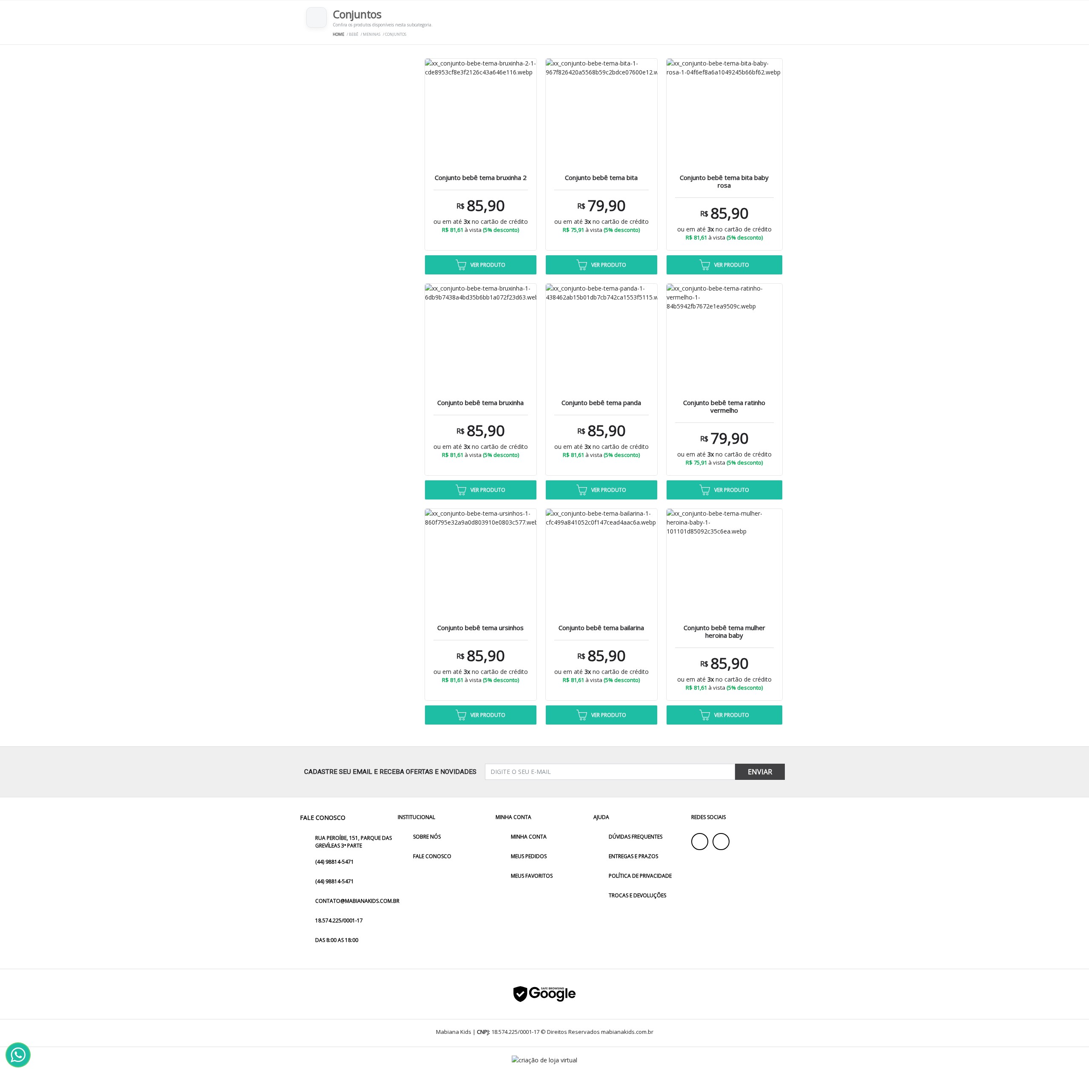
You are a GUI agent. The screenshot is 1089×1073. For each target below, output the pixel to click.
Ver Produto (487, 264)
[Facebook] (699, 841)
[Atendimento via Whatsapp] (18, 1055)
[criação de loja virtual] (544, 1060)
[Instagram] (721, 841)
